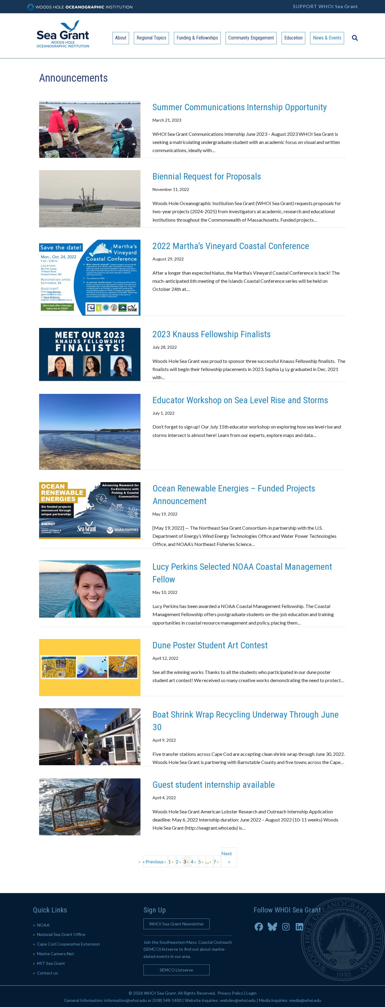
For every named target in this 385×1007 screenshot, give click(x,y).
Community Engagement (251, 38)
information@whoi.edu (125, 1000)
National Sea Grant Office (61, 934)
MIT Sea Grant (51, 963)
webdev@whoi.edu (238, 1000)
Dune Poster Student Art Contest (210, 645)
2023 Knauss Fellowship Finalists (211, 334)
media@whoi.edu (305, 1000)
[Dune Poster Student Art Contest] (89, 666)
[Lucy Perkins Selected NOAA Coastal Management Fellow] (89, 588)
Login (251, 993)
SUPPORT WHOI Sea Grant (325, 6)
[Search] (353, 35)
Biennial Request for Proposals (206, 176)
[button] (176, 923)
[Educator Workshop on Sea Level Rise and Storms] (89, 431)
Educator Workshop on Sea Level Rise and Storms (240, 400)
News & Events (327, 38)
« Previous (153, 861)
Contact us (47, 972)
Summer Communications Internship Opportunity (239, 107)
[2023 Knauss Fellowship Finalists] (89, 354)
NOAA (43, 925)
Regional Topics (151, 38)
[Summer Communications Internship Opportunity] (89, 129)
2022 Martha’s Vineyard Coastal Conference (230, 246)
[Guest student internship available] (89, 806)
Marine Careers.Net (55, 953)
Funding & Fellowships (197, 38)
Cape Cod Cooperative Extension (68, 943)
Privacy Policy (230, 993)
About (120, 38)
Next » (226, 857)
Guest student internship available (213, 784)
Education (293, 38)
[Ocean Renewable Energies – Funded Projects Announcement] (89, 510)
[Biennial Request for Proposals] (89, 198)
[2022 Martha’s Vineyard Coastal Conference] (89, 277)
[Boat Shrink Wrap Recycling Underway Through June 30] (89, 736)
